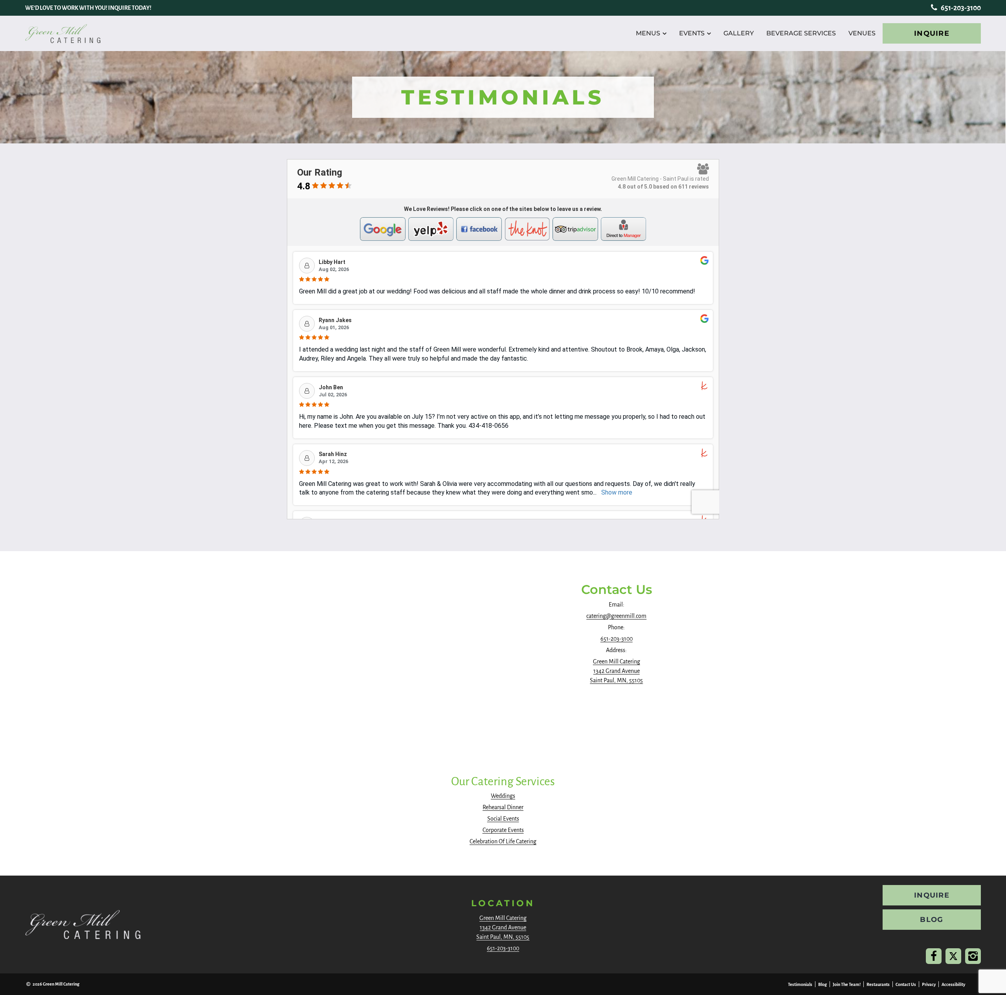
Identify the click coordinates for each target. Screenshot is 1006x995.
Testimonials (800, 984)
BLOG (931, 919)
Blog (822, 984)
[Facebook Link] (934, 956)
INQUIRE (931, 33)
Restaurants (878, 984)
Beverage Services (801, 33)
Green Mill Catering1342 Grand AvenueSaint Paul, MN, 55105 (616, 670)
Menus (648, 33)
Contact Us (906, 984)
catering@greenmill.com (616, 616)
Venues (862, 33)
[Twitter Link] (953, 956)
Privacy (929, 984)
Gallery (738, 33)
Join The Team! (847, 984)
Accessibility (953, 984)
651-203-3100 (960, 8)
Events (692, 33)
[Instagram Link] (973, 956)
